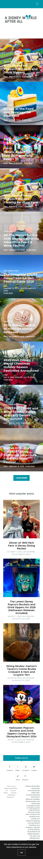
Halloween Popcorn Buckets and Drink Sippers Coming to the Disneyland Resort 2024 (21, 732)
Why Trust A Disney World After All (10, 788)
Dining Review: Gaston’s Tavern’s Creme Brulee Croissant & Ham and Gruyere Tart (21, 670)
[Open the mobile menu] (37, 4)
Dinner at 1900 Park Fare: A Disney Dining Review (21, 545)
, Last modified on (21, 553)
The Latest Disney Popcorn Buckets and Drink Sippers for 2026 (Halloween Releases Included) (22, 607)
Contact (13, 793)
